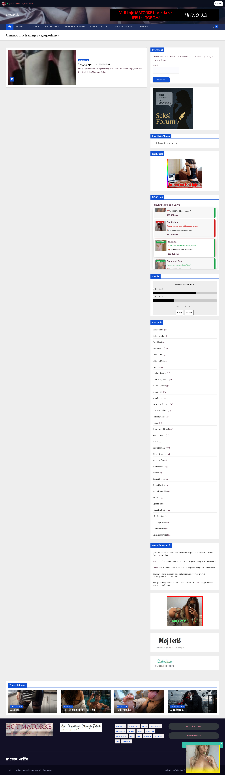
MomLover (157, 398)
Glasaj (179, 312)
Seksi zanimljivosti (161, 429)
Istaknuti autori (99, 27)
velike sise (126, 741)
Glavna (20, 27)
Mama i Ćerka (159, 385)
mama (140, 731)
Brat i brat (157, 342)
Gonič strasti (177, 709)
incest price (120, 731)
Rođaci (156, 423)
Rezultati (189, 312)
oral (138, 736)
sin (117, 741)
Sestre (155, 441)
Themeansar (47, 770)
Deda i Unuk (158, 354)
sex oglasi (158, 736)
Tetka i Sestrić (159, 485)
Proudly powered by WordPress (17, 770)
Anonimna (164, 555)
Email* (156, 65)
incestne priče (156, 726)
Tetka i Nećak (159, 479)
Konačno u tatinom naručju (79, 709)
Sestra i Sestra (159, 435)
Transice (156, 497)
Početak (168, 770)
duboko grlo (120, 726)
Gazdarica (15, 709)
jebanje (131, 731)
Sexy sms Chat (84, 60)
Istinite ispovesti (160, 379)
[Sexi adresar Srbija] (185, 611)
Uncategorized (159, 522)
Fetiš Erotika (124, 709)
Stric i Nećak (158, 460)
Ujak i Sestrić (158, 503)
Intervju (143, 27)
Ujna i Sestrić (158, 516)
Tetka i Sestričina (160, 491)
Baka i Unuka (158, 336)
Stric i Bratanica (160, 454)
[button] (213, 26)
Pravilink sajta (206, 770)
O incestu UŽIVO (160, 410)
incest (144, 726)
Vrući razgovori (124, 27)
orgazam (147, 736)
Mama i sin (34, 27)
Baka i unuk (158, 329)
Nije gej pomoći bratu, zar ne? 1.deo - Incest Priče (174, 582)
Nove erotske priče (161, 404)
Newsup (37, 770)
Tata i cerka (158, 466)
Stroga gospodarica (94, 64)
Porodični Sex (159, 416)
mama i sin (150, 731)
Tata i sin (157, 472)
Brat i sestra (52, 27)
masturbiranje (121, 736)
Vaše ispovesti (159, 528)
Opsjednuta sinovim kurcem (165, 143)
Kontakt (216, 770)
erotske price (133, 726)
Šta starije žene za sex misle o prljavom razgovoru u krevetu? (189, 561)
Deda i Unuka (158, 361)
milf (131, 736)
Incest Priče (12, 14)
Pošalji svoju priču (74, 27)
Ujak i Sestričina (160, 510)
